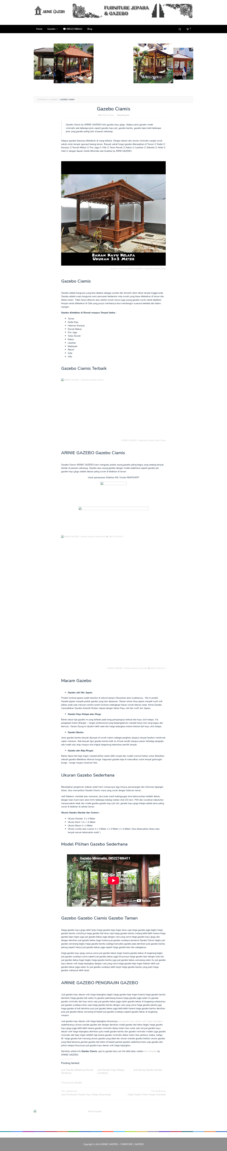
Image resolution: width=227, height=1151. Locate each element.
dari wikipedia (150, 1051)
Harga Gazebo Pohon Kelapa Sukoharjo (147, 1092)
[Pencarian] (180, 29)
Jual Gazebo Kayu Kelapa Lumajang (110, 1071)
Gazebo (78, 1082)
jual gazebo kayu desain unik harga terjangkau (140, 1021)
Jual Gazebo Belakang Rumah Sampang (77, 1071)
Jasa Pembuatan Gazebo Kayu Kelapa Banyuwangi (86, 1092)
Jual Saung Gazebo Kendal (147, 1069)
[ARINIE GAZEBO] (50, 10)
